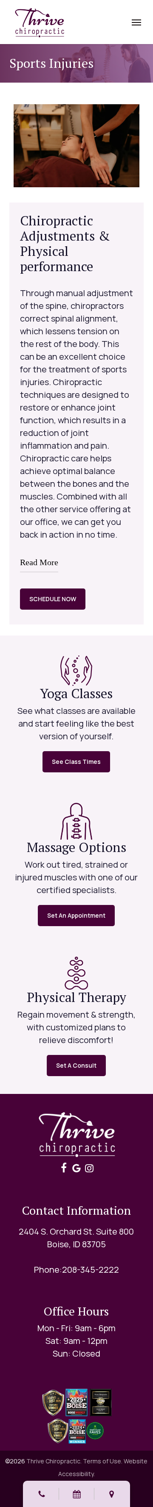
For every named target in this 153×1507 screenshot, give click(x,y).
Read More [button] (39, 562)
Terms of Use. (102, 1461)
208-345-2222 (90, 1269)
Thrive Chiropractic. (54, 1461)
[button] (136, 22)
